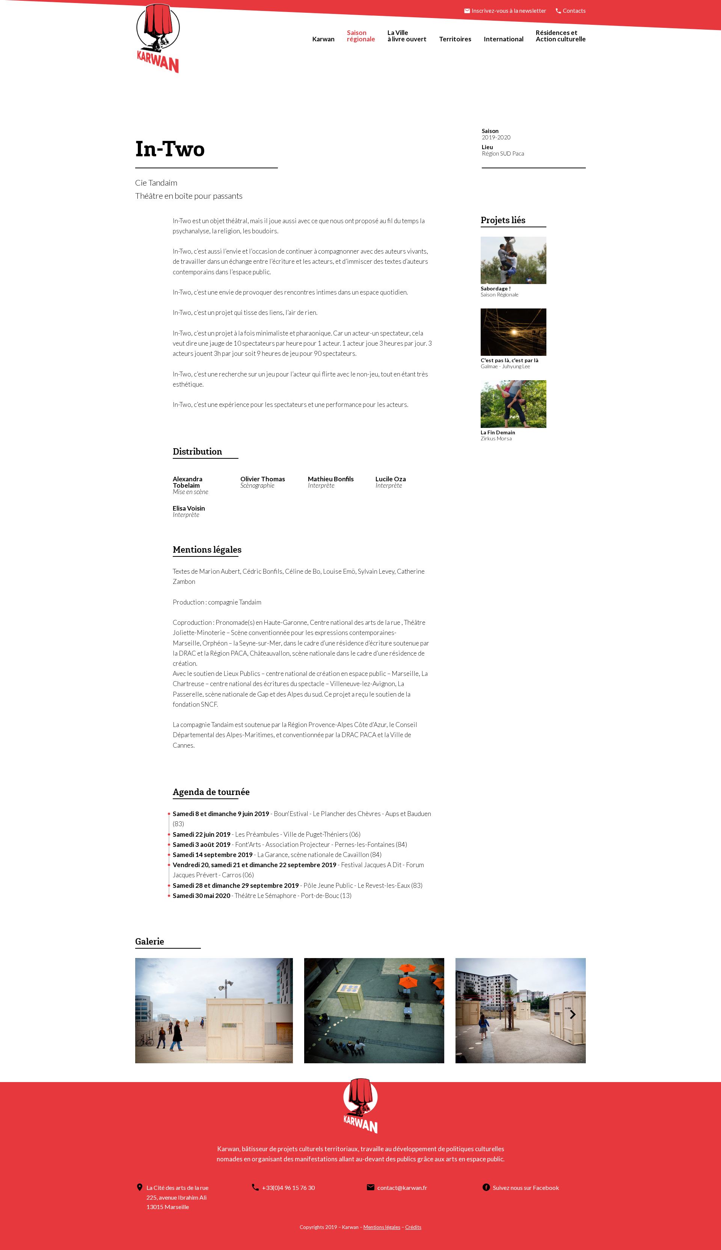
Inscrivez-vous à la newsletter (509, 10)
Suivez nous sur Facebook (526, 1187)
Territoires (455, 39)
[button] (572, 1014)
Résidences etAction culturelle (561, 36)
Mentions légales (382, 1227)
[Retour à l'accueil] (158, 40)
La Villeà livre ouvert (407, 36)
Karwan (323, 39)
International (503, 39)
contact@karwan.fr (402, 1187)
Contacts (574, 10)
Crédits (413, 1227)
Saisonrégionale (361, 36)
